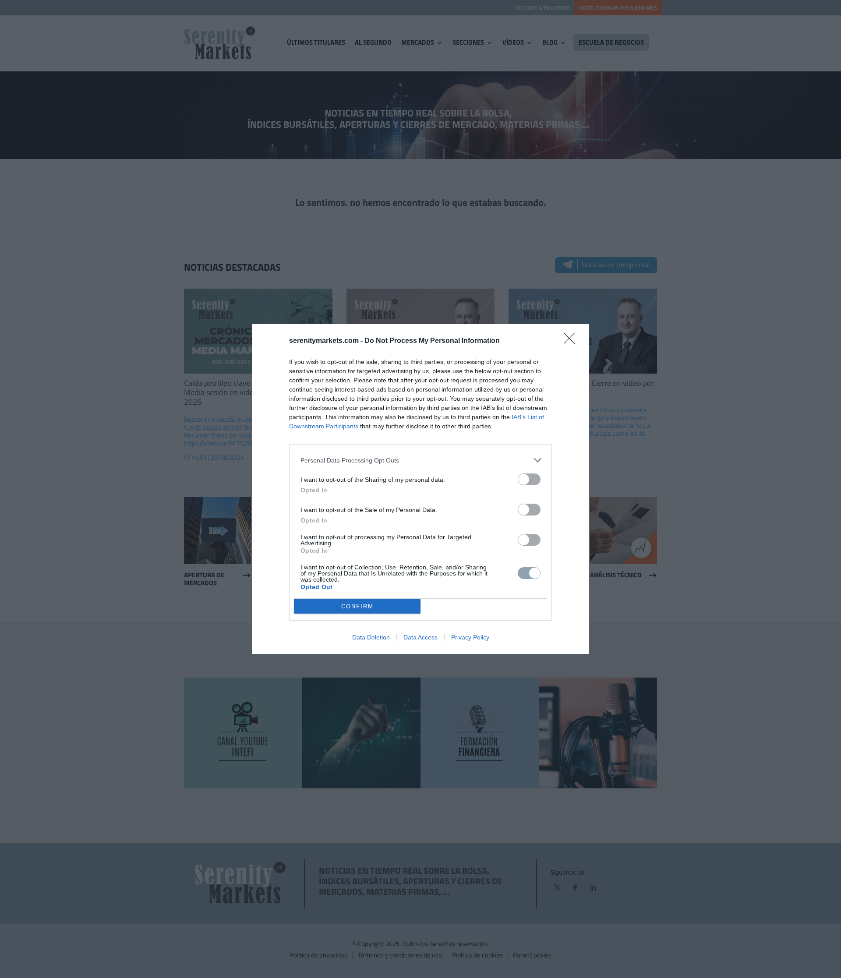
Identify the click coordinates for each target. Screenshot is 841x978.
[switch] (529, 479)
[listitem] (420, 460)
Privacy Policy (470, 637)
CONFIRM (357, 606)
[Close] (572, 341)
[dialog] (420, 489)
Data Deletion (371, 637)
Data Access (420, 637)
